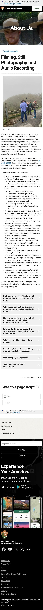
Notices (4, 571)
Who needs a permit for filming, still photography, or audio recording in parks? (18, 309)
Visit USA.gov (7, 605)
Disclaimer (4, 584)
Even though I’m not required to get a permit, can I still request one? (19, 350)
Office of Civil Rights (8, 594)
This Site (21, 450)
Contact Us (6, 426)
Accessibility (5, 561)
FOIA (3, 567)
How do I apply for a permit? (15, 358)
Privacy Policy (6, 564)
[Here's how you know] (21, 3)
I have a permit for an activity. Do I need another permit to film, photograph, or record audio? (18, 320)
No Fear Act (5, 581)
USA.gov (4, 591)
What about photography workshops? (14, 365)
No (8, 403)
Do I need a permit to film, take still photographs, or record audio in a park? (18, 298)
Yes (8, 396)
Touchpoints (16, 412)
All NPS (21, 455)
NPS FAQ (4, 577)
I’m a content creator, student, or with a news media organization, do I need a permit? (19, 331)
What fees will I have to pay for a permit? (17, 341)
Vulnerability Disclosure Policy (12, 587)
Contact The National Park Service (13, 574)
